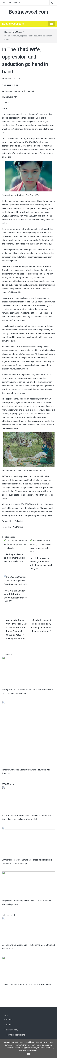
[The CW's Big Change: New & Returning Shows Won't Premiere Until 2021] (15, 580)
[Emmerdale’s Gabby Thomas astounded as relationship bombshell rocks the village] (28, 842)
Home (7, 32)
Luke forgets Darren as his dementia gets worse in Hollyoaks (14, 558)
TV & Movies (17, 32)
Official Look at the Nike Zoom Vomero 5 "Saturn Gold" (27, 984)
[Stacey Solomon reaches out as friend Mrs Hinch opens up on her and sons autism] (28, 672)
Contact (9, 1020)
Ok (28, 1054)
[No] (53, 1048)
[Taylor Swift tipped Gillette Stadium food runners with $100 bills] (28, 734)
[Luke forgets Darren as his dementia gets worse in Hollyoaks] (15, 544)
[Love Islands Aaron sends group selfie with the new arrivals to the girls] (41, 546)
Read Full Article (17, 521)
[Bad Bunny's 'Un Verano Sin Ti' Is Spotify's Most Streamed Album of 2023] (28, 930)
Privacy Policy (12, 1030)
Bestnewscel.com (28, 12)
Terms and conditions (15, 1035)
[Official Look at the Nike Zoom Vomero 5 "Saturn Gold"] (28, 969)
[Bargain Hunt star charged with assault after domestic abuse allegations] (28, 885)
